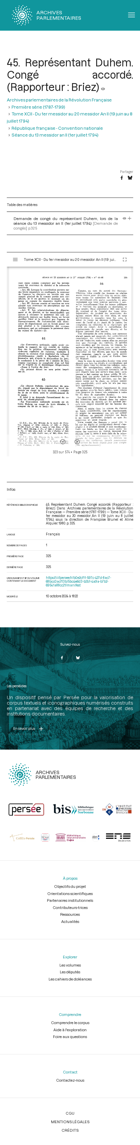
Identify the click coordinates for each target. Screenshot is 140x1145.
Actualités (70, 921)
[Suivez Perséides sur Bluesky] (78, 658)
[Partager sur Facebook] (122, 178)
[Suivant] (77, 442)
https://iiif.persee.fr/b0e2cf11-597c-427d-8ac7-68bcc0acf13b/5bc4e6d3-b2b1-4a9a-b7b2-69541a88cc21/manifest (78, 581)
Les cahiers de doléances (70, 979)
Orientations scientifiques (70, 893)
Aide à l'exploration (70, 1030)
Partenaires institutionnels (70, 900)
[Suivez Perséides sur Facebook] (62, 658)
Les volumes (70, 965)
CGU (70, 1113)
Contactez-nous (70, 1080)
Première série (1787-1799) (38, 107)
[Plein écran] (125, 259)
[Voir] (103, 87)
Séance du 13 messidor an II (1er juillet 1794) (55, 134)
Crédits (70, 1130)
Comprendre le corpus (70, 1022)
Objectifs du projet (70, 886)
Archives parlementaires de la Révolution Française (59, 99)
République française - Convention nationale (57, 128)
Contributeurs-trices (70, 907)
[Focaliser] (130, 218)
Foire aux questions (70, 1036)
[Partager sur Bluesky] (130, 178)
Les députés (70, 972)
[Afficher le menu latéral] (15, 259)
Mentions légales (70, 1121)
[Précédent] (63, 442)
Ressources (70, 914)
